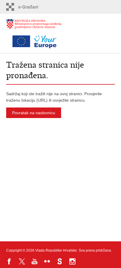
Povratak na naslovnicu (33, 112)
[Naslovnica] (34, 27)
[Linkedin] (85, 261)
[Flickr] (47, 261)
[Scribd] (60, 261)
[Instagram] (72, 261)
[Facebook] (9, 261)
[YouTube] (34, 261)
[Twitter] (22, 261)
